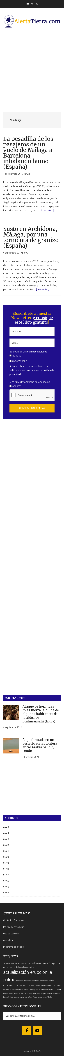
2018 (6, 869)
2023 (6, 838)
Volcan (29, 993)
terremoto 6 (24, 997)
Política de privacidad (13, 927)
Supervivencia (19, 360)
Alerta (49, 997)
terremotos (42, 997)
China (37, 963)
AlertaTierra (32, 21)
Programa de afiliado (13, 947)
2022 (6, 844)
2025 (6, 826)
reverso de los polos (17, 967)
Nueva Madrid (22, 986)
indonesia (19, 981)
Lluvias (31, 986)
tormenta (7, 985)
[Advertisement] (32, 66)
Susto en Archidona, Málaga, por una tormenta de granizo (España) (31, 237)
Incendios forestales (31, 981)
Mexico (5, 994)
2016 (6, 881)
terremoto (22, 993)
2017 (6, 875)
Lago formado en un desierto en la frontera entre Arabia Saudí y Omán (40, 745)
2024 (6, 832)
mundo (14, 986)
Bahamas (51, 994)
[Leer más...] (47, 210)
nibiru (57, 989)
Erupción (6, 997)
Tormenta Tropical (40, 994)
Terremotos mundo (46, 981)
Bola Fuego (33, 997)
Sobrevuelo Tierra (47, 990)
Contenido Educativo (13, 920)
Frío (11, 997)
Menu (34, 3)
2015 (6, 887)
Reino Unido (13, 994)
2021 (6, 850)
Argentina (30, 967)
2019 (6, 863)
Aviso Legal (8, 940)
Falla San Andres (27, 990)
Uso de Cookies (11, 933)
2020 (6, 856)
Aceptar (16, 386)
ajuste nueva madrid (25, 963)
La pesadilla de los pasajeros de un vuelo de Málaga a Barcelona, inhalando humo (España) (28, 152)
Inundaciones (46, 986)
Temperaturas (8, 963)
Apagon (16, 997)
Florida (57, 994)
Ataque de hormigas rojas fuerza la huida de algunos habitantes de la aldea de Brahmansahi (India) (41, 713)
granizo (37, 990)
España (37, 986)
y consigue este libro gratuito (34, 320)
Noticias (16, 355)
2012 (6, 893)
